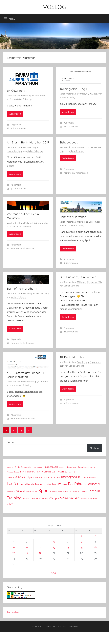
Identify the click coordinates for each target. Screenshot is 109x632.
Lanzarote (92, 478)
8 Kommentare (71, 263)
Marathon (51, 484)
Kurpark (83, 477)
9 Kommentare (71, 403)
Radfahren (77, 484)
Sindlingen (30, 492)
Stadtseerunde (56, 492)
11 (27, 547)
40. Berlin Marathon (72, 357)
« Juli (53, 572)
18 (27, 552)
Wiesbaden (69, 498)
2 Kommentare (71, 126)
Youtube (93, 499)
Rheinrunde (11, 492)
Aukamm (10, 467)
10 (13, 547)
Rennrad (93, 484)
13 (54, 547)
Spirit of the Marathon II (22, 288)
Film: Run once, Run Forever (78, 277)
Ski (36, 492)
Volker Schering (24, 99)
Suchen (11, 442)
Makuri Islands (27, 484)
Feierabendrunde (13, 472)
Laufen (13, 483)
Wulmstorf (85, 499)
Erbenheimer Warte (86, 467)
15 (81, 547)
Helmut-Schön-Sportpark (20, 477)
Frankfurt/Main (32, 471)
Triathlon (26, 499)
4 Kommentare (18, 188)
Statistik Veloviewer (70, 492)
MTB (59, 484)
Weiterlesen (15, 114)
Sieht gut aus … (69, 142)
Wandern (43, 499)
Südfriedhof (82, 492)
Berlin (17, 467)
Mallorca (40, 484)
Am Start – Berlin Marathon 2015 (28, 142)
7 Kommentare (18, 128)
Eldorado (62, 467)
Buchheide (26, 467)
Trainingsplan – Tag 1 (73, 89)
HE (74, 472)
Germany (68, 472)
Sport (43, 490)
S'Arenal (20, 491)
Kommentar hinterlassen (76, 173)
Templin (94, 491)
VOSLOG (54, 6)
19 (40, 552)
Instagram (69, 477)
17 (13, 552)
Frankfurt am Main (52, 471)
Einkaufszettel (50, 467)
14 (68, 547)
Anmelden (13, 612)
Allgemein (16, 124)
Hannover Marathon (73, 217)
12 (40, 547)
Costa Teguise (37, 467)
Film (22, 472)
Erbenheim (72, 467)
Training (14, 497)
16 (95, 547)
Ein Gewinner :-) (17, 90)
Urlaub (34, 498)
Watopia (54, 498)
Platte (64, 484)
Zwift (10, 504)
